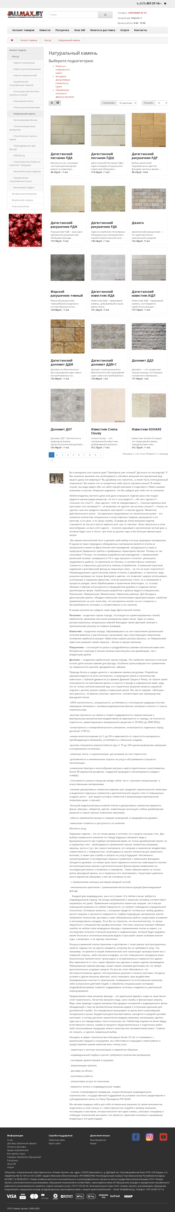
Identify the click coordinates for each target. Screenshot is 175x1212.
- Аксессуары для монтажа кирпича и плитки (24, 93)
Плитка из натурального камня (63, 69)
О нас (10, 1140)
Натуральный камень (69, 40)
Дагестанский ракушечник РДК (104, 225)
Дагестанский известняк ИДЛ (143, 294)
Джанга (138, 223)
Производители (98, 1140)
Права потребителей (17, 1150)
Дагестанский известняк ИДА (103, 294)
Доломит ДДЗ (142, 360)
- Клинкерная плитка (21, 101)
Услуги (124, 30)
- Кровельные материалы (23, 193)
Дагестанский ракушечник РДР (145, 156)
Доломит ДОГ (61, 429)
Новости (44, 30)
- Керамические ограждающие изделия (21, 83)
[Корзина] (165, 3)
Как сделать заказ (16, 1153)
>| (52, 460)
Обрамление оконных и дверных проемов (65, 93)
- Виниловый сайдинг (22, 187)
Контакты (140, 30)
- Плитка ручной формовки (24, 107)
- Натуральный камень (22, 113)
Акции (93, 1143)
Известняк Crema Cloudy (104, 431)
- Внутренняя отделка (21, 200)
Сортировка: (108, 102)
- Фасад (14, 56)
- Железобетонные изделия (25, 171)
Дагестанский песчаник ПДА (61, 156)
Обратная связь (57, 1140)
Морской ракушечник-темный (67, 294)
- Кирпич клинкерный (22, 62)
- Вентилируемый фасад (23, 120)
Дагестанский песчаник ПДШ (102, 156)
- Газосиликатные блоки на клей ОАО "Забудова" (24, 163)
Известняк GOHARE (146, 429)
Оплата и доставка (102, 30)
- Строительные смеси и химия (23, 138)
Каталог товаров (23, 30)
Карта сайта (55, 1143)
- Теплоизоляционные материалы (22, 128)
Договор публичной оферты (21, 1143)
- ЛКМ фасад (17, 155)
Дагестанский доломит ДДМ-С (104, 362)
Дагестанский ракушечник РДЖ (64, 225)
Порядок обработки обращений (24, 1157)
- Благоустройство (19, 206)
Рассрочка (62, 30)
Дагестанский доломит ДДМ (62, 362)
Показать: (148, 102)
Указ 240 (79, 30)
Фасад (47, 40)
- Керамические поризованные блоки (20, 179)
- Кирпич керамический (23, 75)
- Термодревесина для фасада (22, 147)
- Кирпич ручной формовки (25, 69)
